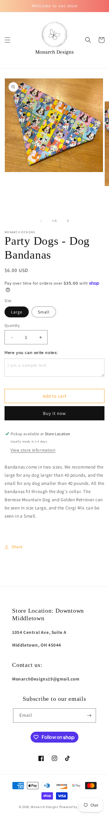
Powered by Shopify (75, 807)
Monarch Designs (44, 807)
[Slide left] (41, 220)
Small (44, 312)
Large (16, 312)
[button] (7, 40)
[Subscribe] (89, 715)
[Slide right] (67, 220)
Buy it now (54, 413)
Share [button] (17, 546)
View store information (33, 450)
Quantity (12, 325)
